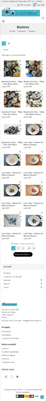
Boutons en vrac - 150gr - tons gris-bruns (12, 113)
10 (29, 248)
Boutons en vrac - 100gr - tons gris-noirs (12, 143)
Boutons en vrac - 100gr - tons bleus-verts (12, 83)
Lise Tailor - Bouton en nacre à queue (33, 143)
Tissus (6, 287)
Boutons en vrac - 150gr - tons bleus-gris (34, 83)
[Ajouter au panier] (20, 68)
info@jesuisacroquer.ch (32, 321)
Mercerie (7, 280)
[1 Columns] (9, 43)
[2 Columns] (4, 43)
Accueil (7, 266)
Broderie (7, 273)
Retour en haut (23, 254)
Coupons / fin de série (13, 277)
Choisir (23, 49)
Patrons (7, 284)
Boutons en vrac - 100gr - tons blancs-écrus (34, 113)
